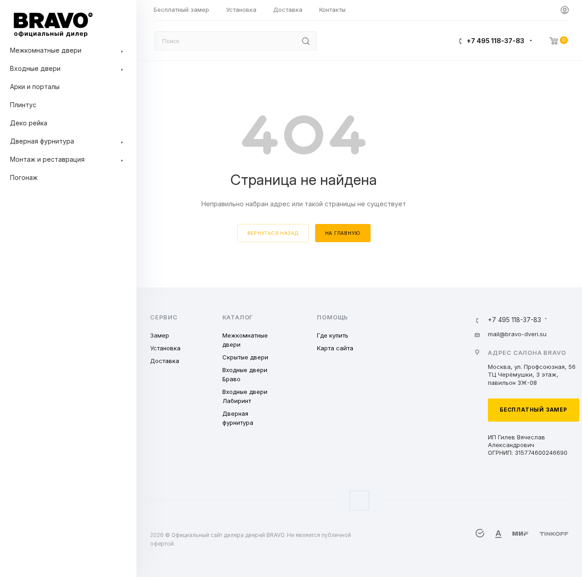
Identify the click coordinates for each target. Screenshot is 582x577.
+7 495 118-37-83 (495, 41)
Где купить (332, 335)
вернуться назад (273, 233)
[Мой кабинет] (565, 10)
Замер (159, 335)
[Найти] (306, 40)
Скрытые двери (245, 357)
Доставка (164, 360)
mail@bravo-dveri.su (517, 334)
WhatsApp (359, 500)
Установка (165, 348)
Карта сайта (335, 348)
